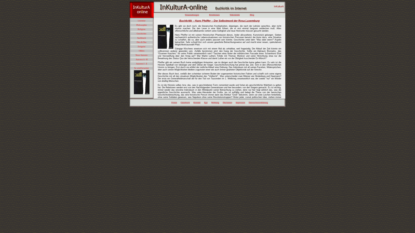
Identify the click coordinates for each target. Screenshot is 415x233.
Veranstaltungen (192, 15)
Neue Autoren (142, 55)
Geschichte (141, 34)
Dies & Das (141, 42)
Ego (206, 103)
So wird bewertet (141, 68)
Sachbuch (141, 38)
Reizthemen (214, 15)
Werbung (215, 103)
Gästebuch (185, 103)
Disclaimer (227, 103)
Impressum (240, 103)
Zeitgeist (141, 46)
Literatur (141, 21)
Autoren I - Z (141, 64)
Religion (141, 29)
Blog (252, 15)
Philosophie (141, 25)
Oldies (141, 51)
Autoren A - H (142, 59)
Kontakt (197, 103)
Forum (174, 103)
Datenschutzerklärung (258, 103)
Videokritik (235, 15)
